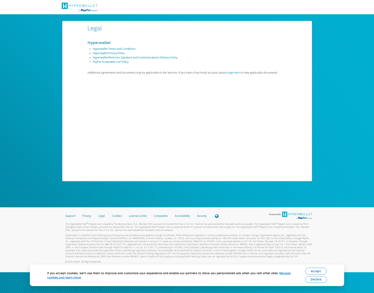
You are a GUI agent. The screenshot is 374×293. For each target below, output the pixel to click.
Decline (316, 279)
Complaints (161, 216)
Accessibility (182, 216)
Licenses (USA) (138, 216)
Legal (101, 216)
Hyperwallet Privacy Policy (109, 53)
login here (233, 72)
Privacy (86, 216)
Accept (316, 271)
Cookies (117, 216)
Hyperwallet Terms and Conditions (114, 49)
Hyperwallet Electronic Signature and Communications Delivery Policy (135, 57)
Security (201, 216)
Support (70, 216)
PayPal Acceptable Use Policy (111, 62)
